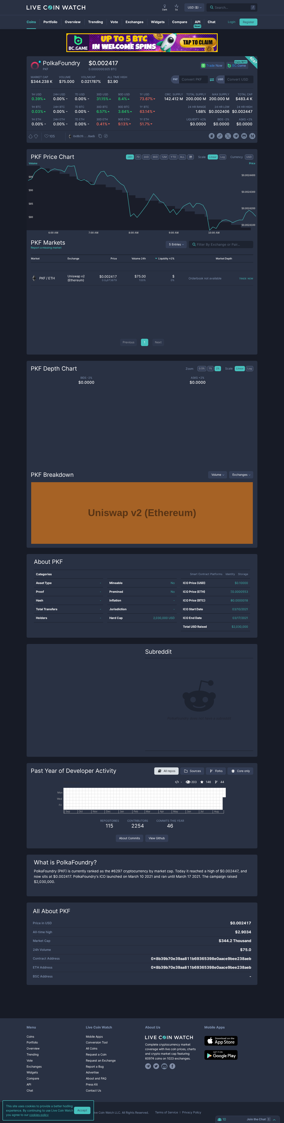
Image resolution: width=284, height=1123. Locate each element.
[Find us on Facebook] (172, 1066)
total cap (245, 94)
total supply (196, 94)
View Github (157, 838)
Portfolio (32, 1042)
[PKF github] (244, 136)
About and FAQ (96, 1078)
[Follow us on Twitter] (156, 1066)
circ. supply (174, 94)
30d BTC (102, 106)
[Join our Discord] (164, 1066)
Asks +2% (245, 119)
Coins (30, 1036)
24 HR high (244, 106)
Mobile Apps (94, 1036)
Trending (33, 1054)
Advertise (92, 1072)
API (29, 1084)
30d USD (102, 94)
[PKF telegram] (236, 136)
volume (65, 77)
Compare (33, 1078)
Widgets (32, 1072)
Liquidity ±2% (196, 119)
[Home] (171, 1037)
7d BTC (79, 106)
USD (193, 7)
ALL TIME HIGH (117, 77)
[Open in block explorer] (106, 136)
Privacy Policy (191, 1112)
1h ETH (36, 119)
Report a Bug (95, 1066)
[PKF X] (228, 136)
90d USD (124, 94)
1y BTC (144, 106)
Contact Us (93, 1090)
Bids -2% (223, 119)
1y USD (144, 94)
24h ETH (59, 119)
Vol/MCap (88, 77)
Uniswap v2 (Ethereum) (76, 278)
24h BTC (59, 106)
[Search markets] (192, 244)
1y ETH (144, 119)
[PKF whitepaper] (211, 136)
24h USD (59, 94)
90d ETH (124, 119)
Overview (33, 1048)
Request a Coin (96, 1054)
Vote (30, 1060)
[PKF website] (220, 136)
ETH (51, 278)
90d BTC (123, 106)
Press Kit (92, 1084)
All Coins (91, 1048)
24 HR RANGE (197, 106)
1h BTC (36, 106)
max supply (220, 94)
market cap (39, 77)
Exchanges (239, 474)
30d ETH (102, 119)
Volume (216, 474)
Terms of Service (166, 1112)
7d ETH (79, 119)
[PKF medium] (252, 136)
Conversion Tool (96, 1042)
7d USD (80, 94)
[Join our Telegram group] (148, 1066)
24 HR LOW (222, 106)
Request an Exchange (101, 1060)
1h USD (36, 94)
